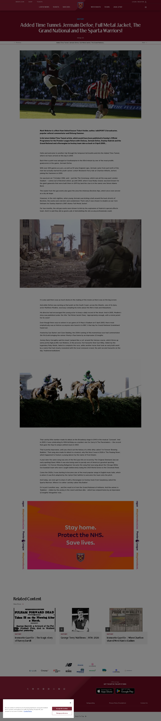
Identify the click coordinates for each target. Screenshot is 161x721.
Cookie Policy (28, 711)
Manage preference (62, 713)
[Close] (70, 703)
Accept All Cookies (62, 708)
